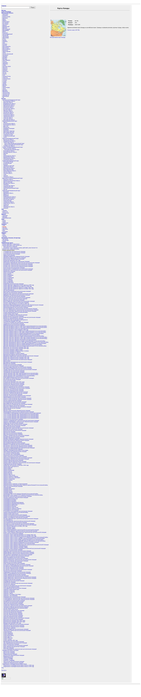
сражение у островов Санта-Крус (12, 594)
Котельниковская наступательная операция (14, 401)
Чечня (5, 137)
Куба (3, 230)
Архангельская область (9, 148)
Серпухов (5, 77)
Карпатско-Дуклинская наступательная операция (16, 387)
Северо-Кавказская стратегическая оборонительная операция (19, 578)
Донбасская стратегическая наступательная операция (17, 359)
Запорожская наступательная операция (13, 370)
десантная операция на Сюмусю (12, 352)
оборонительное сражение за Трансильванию (15, 483)
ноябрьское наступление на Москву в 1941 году (16, 465)
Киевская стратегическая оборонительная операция (17, 395)
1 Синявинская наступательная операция (14, 251)
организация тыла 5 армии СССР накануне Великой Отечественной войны (23, 495)
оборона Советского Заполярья (11, 477)
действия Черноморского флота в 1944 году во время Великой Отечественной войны (25, 342)
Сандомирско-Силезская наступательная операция (17, 572)
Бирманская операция (9, 271)
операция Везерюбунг (9, 488)
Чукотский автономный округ (11, 188)
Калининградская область (10, 152)
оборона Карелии (7, 467)
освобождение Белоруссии (10, 498)
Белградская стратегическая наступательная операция (18, 264)
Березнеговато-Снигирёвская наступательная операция (18, 269)
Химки (4, 86)
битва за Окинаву (8, 280)
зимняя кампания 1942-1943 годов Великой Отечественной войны (20, 374)
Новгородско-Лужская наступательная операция (16, 459)
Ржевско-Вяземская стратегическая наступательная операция (19, 559)
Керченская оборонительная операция (13, 390)
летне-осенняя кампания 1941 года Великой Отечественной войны (21, 414)
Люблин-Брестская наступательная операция (15, 424)
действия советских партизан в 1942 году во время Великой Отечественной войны (25, 337)
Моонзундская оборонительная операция (14, 442)
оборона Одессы (7, 474)
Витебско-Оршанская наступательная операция (16, 302)
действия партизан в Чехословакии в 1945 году (15, 329)
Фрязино (4, 85)
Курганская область (8, 139)
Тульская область (8, 118)
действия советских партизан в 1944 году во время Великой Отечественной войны (25, 338)
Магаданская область (9, 183)
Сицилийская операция (9, 582)
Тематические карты (7, 242)
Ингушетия (6, 127)
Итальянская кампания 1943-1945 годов (13, 382)
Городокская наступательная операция (13, 323)
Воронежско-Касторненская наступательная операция (17, 306)
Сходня (4, 81)
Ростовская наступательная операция (13, 567)
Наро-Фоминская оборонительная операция (15, 451)
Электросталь (6, 93)
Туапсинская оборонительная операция (13, 610)
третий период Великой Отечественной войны (15, 608)
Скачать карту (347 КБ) (73, 30)
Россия (4, 98)
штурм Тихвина (7, 639)
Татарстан (6, 204)
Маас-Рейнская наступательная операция (14, 425)
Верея (4, 19)
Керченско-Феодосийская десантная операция (15, 392)
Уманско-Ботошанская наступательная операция (16, 618)
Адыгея (5, 122)
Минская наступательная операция (12, 433)
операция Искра (7, 490)
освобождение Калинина (9, 501)
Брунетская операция (9, 652)
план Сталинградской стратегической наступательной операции (20, 531)
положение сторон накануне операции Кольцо (15, 546)
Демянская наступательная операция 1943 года (16, 348)
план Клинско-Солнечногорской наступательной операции (18, 523)
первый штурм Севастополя (10, 513)
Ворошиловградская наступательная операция (15, 307)
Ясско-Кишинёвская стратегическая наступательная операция (20, 649)
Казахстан (5, 211)
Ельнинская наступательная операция (13, 365)
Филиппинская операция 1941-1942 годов (14, 620)
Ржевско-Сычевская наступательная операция (15, 560)
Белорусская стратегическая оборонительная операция (18, 266)
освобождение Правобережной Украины (13, 503)
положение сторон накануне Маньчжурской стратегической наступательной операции (26, 544)
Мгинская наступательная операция (12, 429)
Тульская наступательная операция (12, 613)
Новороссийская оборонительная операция (14, 461)
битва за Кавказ (7, 276)
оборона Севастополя (9, 475)
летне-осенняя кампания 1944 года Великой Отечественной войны (21, 418)
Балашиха (5, 15)
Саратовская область (9, 203)
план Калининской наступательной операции (15, 522)
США (3, 225)
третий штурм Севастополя (10, 609)
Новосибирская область (9, 170)
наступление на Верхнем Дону (11, 452)
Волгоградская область (9, 124)
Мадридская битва (8, 656)
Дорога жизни (6, 360)
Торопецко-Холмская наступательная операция (15, 606)
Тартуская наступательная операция (13, 603)
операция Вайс (7, 487)
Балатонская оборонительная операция (13, 259)
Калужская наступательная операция (13, 385)
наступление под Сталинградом (11, 454)
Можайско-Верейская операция (11, 437)
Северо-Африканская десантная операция (14, 574)
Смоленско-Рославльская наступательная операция (17, 585)
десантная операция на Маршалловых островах (16, 351)
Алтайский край (7, 163)
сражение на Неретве (9, 592)
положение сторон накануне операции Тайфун (15, 547)
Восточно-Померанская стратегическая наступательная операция (20, 310)
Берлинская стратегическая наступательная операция (17, 270)
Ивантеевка (5, 37)
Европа (4, 214)
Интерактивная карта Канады (57, 37)
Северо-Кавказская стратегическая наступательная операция (19, 577)
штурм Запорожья (8, 634)
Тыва (4, 174)
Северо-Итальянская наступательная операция (16, 575)
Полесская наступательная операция (13, 533)
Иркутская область (8, 167)
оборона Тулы (7, 481)
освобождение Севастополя (10, 507)
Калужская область (8, 107)
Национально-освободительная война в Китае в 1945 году (18, 666)
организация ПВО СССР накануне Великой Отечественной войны (20, 493)
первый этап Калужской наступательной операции (16, 516)
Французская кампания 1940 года (12, 623)
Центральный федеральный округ (11, 100)
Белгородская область (9, 101)
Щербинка (5, 91)
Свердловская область (9, 141)
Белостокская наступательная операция (14, 267)
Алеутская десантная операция (11, 254)
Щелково (4, 90)
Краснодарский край (8, 132)
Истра (4, 39)
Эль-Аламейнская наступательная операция (15, 642)
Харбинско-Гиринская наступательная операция (16, 624)
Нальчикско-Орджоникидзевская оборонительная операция (19, 447)
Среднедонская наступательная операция (14, 597)
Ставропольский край (9, 136)
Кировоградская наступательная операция (14, 396)
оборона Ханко (7, 482)
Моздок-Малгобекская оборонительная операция (16, 440)
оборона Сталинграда (9, 478)
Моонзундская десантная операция (12, 441)
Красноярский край (8, 169)
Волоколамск (5, 21)
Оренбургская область (9, 198)
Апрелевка (5, 14)
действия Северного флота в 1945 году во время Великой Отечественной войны (24, 332)
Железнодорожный (7, 34)
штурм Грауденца (8, 633)
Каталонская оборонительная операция (13, 655)
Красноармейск (6, 46)
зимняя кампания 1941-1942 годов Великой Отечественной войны (20, 373)
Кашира (4, 40)
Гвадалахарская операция (10, 654)
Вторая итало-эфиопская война (10, 249)
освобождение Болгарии (9, 500)
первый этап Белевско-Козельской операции (15, 515)
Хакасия (5, 175)
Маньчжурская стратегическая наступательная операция (18, 428)
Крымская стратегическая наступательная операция (17, 406)
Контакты (4, 670)
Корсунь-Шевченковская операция (12, 400)
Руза (3, 75)
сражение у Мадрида (8, 660)
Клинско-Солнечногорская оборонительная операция (17, 399)
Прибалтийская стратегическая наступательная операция (18, 552)
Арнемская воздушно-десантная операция (14, 257)
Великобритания (6, 218)
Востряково (5, 23)
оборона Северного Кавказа (10, 476)
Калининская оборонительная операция (13, 384)
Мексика (4, 228)
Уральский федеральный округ (10, 138)
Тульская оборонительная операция (12, 614)
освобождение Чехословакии (11, 510)
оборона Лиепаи (7, 471)
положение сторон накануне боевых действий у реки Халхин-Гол (20, 247)
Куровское (5, 50)
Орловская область (8, 112)
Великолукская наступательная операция (14, 296)
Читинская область (8, 177)
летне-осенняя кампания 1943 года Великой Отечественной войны (21, 416)
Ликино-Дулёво (6, 51)
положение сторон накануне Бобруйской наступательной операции (21, 542)
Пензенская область (8, 199)
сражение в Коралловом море (11, 589)
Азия (3, 219)
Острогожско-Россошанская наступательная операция (17, 511)
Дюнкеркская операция (9, 363)
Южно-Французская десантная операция (14, 646)
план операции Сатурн (9, 527)
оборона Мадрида (8, 657)
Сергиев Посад (6, 76)
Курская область (7, 109)
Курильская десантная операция (12, 408)
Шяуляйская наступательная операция (13, 641)
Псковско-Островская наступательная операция (16, 556)
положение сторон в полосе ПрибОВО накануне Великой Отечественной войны (24, 541)
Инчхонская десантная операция (12, 379)
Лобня (4, 52)
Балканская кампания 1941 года (11, 260)
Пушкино (4, 70)
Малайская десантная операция (11, 426)
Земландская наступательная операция (13, 372)
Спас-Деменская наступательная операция (14, 588)
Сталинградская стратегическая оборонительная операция (18, 599)
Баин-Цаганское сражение (10, 246)
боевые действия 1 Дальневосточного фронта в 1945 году (18, 285)
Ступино (4, 80)
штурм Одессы (7, 636)
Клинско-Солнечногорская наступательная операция (17, 398)
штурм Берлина (7, 631)
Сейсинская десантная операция (12, 579)
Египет (4, 235)
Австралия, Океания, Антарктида (11, 237)
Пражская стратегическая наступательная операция (17, 551)
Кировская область (8, 193)
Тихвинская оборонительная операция (13, 604)
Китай (3, 220)
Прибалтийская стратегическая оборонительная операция (18, 553)
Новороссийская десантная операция (13, 460)
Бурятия (5, 164)
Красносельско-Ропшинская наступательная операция (17, 404)
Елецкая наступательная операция (12, 364)
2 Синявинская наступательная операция (14, 252)
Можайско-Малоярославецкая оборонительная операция (18, 439)
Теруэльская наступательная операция (13, 661)
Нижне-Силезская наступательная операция (15, 456)
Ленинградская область (9, 155)
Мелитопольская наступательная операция (14, 430)
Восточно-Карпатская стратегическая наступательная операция (20, 308)
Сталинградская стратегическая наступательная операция (18, 598)
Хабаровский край (8, 187)
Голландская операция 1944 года (12, 321)
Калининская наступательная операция (13, 383)
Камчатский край (7, 182)
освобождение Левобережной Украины (13, 502)
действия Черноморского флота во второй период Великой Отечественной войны (24, 346)
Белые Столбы (6, 16)
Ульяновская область (9, 206)
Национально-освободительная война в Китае (14, 664)
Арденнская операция (9, 255)
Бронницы (5, 18)
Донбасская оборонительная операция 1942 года (16, 358)
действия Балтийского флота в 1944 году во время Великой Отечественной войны (25, 326)
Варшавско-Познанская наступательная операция (16, 295)
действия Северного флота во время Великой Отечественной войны (21, 334)
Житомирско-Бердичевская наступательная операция (17, 368)
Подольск (5, 68)
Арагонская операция (9, 651)
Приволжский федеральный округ (11, 190)
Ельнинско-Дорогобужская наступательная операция (17, 367)
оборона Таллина (7, 480)
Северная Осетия (8, 134)
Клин (3, 42)
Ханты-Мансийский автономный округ (14, 143)
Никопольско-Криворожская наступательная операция (17, 457)
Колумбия (5, 231)
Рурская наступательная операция (12, 570)
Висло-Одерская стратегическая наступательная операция (19, 301)
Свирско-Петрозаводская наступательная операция (17, 573)
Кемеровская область (9, 168)
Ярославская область (9, 119)
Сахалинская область (9, 185)
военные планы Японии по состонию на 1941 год (16, 303)
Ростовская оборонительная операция (13, 568)
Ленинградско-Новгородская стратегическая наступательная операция (22, 413)
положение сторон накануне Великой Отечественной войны (19, 543)
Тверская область (8, 117)
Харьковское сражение (9, 628)
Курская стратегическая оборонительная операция (16, 410)
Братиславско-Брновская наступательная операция (17, 291)
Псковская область (8, 159)
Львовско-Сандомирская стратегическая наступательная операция (21, 420)
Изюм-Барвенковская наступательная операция (16, 377)
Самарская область (8, 201)
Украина (4, 210)
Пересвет (5, 67)
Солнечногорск (6, 78)
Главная (4, 5)
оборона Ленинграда (8, 470)
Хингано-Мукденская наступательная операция (15, 629)
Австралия (5, 239)
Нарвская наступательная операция (13, 449)
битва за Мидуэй (7, 278)
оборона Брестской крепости (11, 466)
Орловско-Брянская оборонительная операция (15, 497)
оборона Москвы (7, 472)
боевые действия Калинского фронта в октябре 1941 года (18, 288)
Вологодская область (8, 150)
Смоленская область (8, 114)
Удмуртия (5, 205)
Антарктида (5, 240)
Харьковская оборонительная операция (13, 626)
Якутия (5, 189)
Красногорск (5, 47)
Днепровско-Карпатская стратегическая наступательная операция (21, 355)
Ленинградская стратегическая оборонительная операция (18, 411)
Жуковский (5, 35)
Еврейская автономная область (11, 180)
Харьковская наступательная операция (13, 625)
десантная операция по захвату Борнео (13, 353)
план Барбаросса (7, 519)
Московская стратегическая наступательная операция (17, 445)
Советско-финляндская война (11, 587)
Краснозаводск (6, 49)
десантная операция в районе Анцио (13, 349)
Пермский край (7, 200)
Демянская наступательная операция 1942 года (16, 347)
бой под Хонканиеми (8, 290)
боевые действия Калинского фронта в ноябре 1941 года (18, 287)
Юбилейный (5, 96)
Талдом (4, 82)
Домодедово (5, 30)
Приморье (6, 184)
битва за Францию (8, 281)
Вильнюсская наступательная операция (13, 300)
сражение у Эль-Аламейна (10, 595)
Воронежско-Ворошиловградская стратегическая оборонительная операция (23, 305)
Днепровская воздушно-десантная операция (15, 354)
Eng (3, 667)
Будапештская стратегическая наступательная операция (18, 293)
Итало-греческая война (9, 380)
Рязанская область (8, 113)
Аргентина (5, 229)
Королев (4, 45)
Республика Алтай (8, 162)
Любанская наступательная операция (13, 423)
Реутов (4, 72)
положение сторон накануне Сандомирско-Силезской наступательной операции (24, 548)
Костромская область (9, 108)
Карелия (5, 153)
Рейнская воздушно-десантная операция (14, 557)
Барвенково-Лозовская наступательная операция (16, 261)
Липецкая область (8, 111)
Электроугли (5, 95)
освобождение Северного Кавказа (12, 508)
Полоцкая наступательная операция (13, 549)
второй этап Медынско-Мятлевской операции (15, 314)
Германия (5, 215)
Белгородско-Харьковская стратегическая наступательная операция (21, 262)
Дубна (4, 31)
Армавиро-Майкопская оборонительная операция (16, 256)
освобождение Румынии (9, 506)
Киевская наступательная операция (12, 394)
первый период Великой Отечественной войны (15, 512)
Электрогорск (6, 92)
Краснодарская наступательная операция (14, 403)
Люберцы (4, 56)
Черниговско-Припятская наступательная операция (17, 630)
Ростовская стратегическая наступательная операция (17, 569)
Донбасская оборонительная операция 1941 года (16, 357)
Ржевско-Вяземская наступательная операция (15, 558)
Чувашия (5, 208)
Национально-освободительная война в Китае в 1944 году (18, 665)
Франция (4, 216)
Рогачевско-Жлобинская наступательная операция (16, 564)
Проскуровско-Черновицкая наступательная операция (17, 554)
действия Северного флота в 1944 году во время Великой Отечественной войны (24, 331)
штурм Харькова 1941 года (10, 640)
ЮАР (3, 234)
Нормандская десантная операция (12, 464)
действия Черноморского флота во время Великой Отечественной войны (22, 344)
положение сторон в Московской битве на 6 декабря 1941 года (19, 536)
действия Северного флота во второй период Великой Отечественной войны (23, 336)
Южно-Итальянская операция (11, 644)
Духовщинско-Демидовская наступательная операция (17, 362)
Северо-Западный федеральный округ (12, 147)
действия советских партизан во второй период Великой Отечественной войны (24, 341)
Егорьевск (5, 32)
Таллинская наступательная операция (13, 601)
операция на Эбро (8, 659)
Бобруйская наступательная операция (13, 283)
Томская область (7, 173)
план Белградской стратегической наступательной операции (19, 521)
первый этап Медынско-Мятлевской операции (15, 517)
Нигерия (4, 236)
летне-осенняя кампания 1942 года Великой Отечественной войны (21, 415)
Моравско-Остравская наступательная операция (16, 444)
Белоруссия (5, 213)
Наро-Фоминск (6, 60)
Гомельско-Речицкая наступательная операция (15, 322)
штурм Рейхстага (8, 638)
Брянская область (8, 102)
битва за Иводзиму (8, 275)
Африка (4, 232)
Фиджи (4, 241)
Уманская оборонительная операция (13, 616)
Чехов (4, 88)
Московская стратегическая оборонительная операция (17, 446)
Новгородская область (9, 158)
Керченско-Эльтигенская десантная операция (15, 393)
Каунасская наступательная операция (13, 389)
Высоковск (5, 24)
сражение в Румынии (9, 590)
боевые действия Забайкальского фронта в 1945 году (17, 286)
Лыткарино (5, 55)
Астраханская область (9, 123)
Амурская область (8, 179)
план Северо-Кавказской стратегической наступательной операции (21, 529)
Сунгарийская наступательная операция (14, 600)
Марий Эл (6, 194)
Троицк (4, 83)
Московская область (7, 13)
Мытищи (4, 59)
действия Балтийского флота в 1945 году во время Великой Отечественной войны (25, 327)
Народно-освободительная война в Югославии (15, 450)
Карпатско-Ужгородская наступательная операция (16, 388)
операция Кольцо (7, 491)
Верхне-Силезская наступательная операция (15, 298)
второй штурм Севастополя (10, 313)
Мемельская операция (9, 431)
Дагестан (5, 126)
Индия (4, 221)
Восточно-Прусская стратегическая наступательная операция (19, 311)
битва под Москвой (8, 282)
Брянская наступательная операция (12, 292)
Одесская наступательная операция (13, 486)
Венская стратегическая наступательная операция (16, 297)
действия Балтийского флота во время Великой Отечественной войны (22, 328)
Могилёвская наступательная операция (13, 436)
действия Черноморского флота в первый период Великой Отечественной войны (24, 343)
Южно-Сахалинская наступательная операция (15, 645)
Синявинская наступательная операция (13, 580)
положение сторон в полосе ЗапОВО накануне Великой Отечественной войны (24, 538)
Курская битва (7, 409)
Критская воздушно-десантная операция (14, 405)
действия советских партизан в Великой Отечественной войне (19, 339)
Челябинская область (9, 146)
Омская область (7, 172)
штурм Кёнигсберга (8, 635)
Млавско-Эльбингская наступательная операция (16, 435)
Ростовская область (8, 133)
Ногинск (4, 61)
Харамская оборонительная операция (13, 662)
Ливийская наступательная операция (13, 419)
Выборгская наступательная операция (13, 316)
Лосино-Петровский (7, 54)
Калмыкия (6, 129)
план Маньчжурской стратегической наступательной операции (19, 524)
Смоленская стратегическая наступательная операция (17, 583)
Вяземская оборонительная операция (13, 318)
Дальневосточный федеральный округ (12, 178)
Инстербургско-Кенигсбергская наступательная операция (18, 378)
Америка (4, 224)
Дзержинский (5, 26)
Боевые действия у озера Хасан (10, 244)
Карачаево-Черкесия (8, 131)
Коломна (4, 44)
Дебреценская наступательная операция (14, 324)
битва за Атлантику (8, 272)
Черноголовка (6, 87)
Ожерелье (5, 64)
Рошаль (4, 73)
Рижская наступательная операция (12, 562)
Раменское (5, 71)
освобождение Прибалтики (10, 505)
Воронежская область (9, 105)
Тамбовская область (8, 116)
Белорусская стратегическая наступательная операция (18, 265)
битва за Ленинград (8, 277)
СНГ (3, 209)
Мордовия (6, 195)
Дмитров (4, 27)
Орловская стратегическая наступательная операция (17, 496)
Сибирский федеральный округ (10, 160)
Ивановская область (8, 106)
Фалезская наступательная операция (13, 619)
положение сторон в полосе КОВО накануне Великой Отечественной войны (23, 539)
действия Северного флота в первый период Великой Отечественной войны (23, 333)
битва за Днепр (7, 273)
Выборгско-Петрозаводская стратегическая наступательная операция (21, 317)
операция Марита (8, 492)
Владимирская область (9, 103)
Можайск (4, 57)
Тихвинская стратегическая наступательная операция (17, 605)
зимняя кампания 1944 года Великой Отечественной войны (19, 375)
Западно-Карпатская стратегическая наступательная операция (20, 369)
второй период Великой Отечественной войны (15, 312)
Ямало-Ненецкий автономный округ (13, 144)
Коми (4, 154)
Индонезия (5, 223)
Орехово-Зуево (6, 66)
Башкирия (6, 191)
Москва (4, 10)
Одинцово (5, 62)
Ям (3, 97)
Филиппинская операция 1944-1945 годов (14, 621)
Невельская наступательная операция (13, 455)
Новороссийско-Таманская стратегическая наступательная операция (21, 462)
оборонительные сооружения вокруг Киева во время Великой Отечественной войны (25, 485)
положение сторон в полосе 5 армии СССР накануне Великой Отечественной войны (25, 537)
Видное (4, 20)
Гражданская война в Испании (10, 650)
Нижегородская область (9, 196)
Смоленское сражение (9, 584)
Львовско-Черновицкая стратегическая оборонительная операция (20, 421)
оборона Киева (7, 469)
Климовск (5, 41)
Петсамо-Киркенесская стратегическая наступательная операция (20, 518)
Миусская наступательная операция (13, 434)
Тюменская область (8, 142)
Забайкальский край (8, 165)
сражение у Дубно (8, 593)
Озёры (4, 65)
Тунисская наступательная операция (13, 615)
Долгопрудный (6, 29)
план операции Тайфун (9, 528)
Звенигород (5, 36)
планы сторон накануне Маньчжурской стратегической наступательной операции (24, 532)
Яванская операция (8, 647)
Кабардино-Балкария (8, 128)
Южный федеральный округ (9, 121)
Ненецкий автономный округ (11, 149)
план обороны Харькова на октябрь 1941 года (15, 526)
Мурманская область (8, 157)
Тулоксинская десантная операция (12, 611)
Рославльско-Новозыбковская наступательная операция (18, 565)
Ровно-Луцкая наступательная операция (14, 563)
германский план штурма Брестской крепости (15, 319)
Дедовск (4, 25)
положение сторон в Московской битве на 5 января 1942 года (19, 534)
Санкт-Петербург (6, 11)
